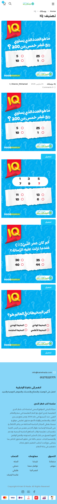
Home (53, 11)
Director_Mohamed (20, 84)
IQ (55, 84)
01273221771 (48, 377)
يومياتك (43, 11)
